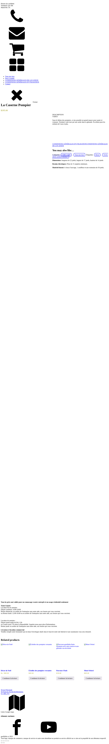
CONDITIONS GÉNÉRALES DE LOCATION (21, 80)
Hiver (97, 155)
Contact (7, 84)
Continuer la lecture (10, 678)
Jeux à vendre (9, 78)
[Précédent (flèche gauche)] (2, 742)
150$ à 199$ (66, 155)
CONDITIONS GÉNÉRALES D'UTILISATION (22, 82)
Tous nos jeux (9, 76)
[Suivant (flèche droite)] (4, 742)
